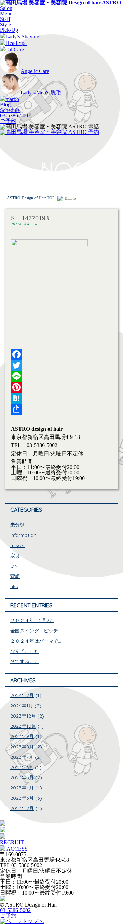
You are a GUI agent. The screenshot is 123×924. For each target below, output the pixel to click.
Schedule (10, 110)
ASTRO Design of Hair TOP (31, 197)
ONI (14, 566)
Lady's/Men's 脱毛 (41, 93)
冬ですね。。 (24, 661)
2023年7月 (21, 757)
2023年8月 (22, 747)
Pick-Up (9, 30)
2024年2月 (22, 695)
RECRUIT (12, 842)
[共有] (61, 409)
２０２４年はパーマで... (35, 641)
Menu (6, 13)
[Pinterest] (61, 387)
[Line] (61, 376)
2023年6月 (21, 767)
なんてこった (24, 651)
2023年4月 (22, 788)
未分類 (17, 525)
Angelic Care (34, 71)
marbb (12, 99)
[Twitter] (61, 365)
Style (5, 24)
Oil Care (14, 49)
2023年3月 (22, 798)
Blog (5, 104)
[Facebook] (61, 354)
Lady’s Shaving (22, 36)
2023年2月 (22, 808)
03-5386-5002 (15, 115)
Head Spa (16, 43)
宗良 (15, 556)
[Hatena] (61, 398)
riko (14, 586)
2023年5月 (22, 777)
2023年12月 (23, 716)
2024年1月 (21, 706)
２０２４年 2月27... (32, 620)
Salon (6, 8)
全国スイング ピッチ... (35, 631)
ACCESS (17, 849)
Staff (5, 19)
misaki (17, 545)
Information (23, 535)
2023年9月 (22, 736)
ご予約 (8, 121)
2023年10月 (23, 726)
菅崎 (15, 576)
